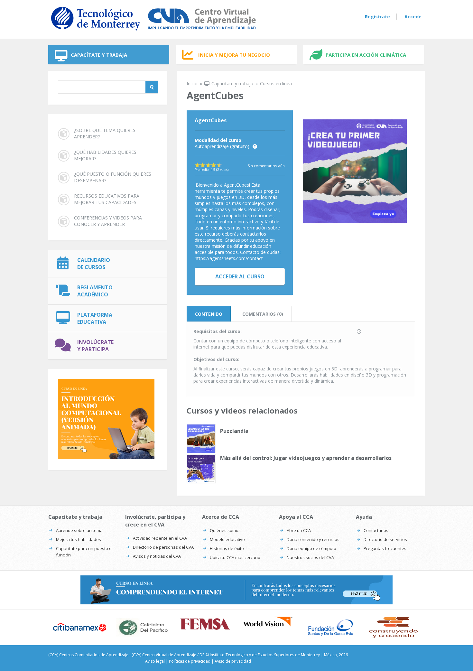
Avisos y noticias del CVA (157, 556)
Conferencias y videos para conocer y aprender (108, 221)
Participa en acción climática (366, 54)
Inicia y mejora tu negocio (234, 54)
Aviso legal (155, 661)
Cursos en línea (276, 83)
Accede (413, 17)
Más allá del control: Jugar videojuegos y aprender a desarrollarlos (306, 457)
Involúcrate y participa (95, 346)
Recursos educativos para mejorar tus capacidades (106, 199)
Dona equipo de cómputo (311, 548)
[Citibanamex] (79, 627)
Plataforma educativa (94, 318)
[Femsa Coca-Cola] (205, 624)
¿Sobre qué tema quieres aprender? (104, 133)
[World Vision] (267, 622)
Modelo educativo (227, 539)
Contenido (208, 314)
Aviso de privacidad (233, 661)
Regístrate (377, 17)
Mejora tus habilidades (78, 539)
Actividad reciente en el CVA (160, 538)
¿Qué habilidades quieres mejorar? (105, 155)
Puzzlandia (234, 430)
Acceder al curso (239, 276)
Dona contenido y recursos (313, 539)
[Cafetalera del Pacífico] (142, 627)
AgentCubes (211, 120)
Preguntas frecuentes (385, 548)
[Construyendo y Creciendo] (393, 627)
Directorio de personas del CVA (163, 547)
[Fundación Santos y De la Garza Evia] (330, 627)
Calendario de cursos (93, 263)
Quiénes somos (225, 530)
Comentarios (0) (262, 314)
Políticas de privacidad (189, 661)
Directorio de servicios (385, 539)
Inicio (192, 83)
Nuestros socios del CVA (310, 557)
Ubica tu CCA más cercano (235, 557)
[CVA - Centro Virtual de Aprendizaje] (153, 32)
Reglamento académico (95, 291)
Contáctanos (376, 530)
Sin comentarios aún (266, 166)
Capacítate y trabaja (99, 54)
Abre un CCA (299, 530)
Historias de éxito (227, 548)
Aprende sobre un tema (79, 530)
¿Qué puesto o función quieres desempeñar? (112, 177)
